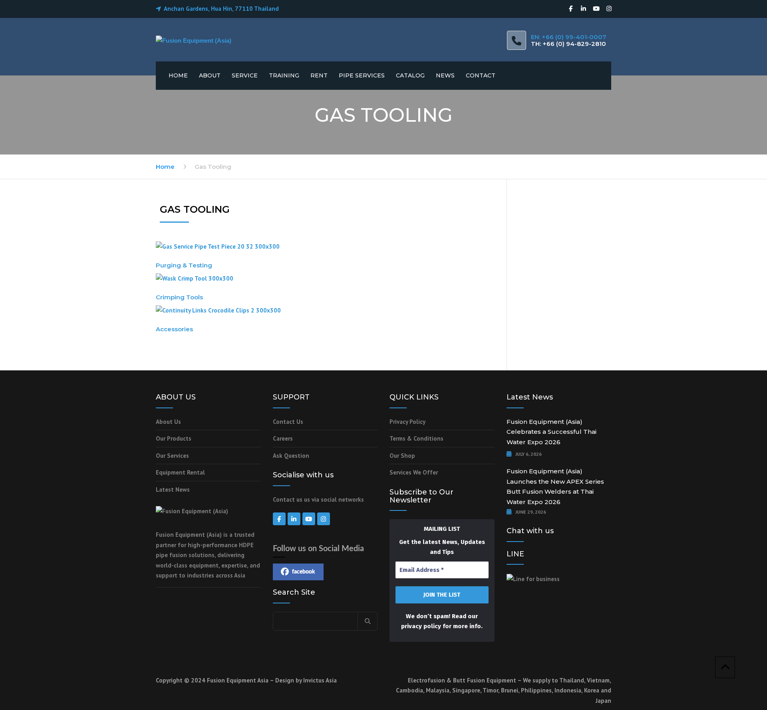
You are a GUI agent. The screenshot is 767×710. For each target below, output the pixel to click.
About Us (168, 421)
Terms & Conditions (416, 438)
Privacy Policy (407, 421)
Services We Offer (413, 472)
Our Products (173, 438)
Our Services (172, 455)
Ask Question (291, 455)
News (445, 75)
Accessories (174, 329)
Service (245, 75)
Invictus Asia (320, 680)
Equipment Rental (180, 472)
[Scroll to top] (725, 667)
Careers (283, 438)
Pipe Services (362, 75)
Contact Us (288, 421)
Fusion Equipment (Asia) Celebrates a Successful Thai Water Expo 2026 (551, 432)
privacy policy (421, 626)
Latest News (173, 489)
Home (178, 75)
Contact (480, 75)
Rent (319, 75)
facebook (303, 572)
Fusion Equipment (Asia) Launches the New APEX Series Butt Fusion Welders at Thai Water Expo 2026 (555, 486)
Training (284, 75)
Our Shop (402, 455)
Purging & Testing (184, 265)
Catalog (410, 75)
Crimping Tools (179, 297)
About (210, 75)
